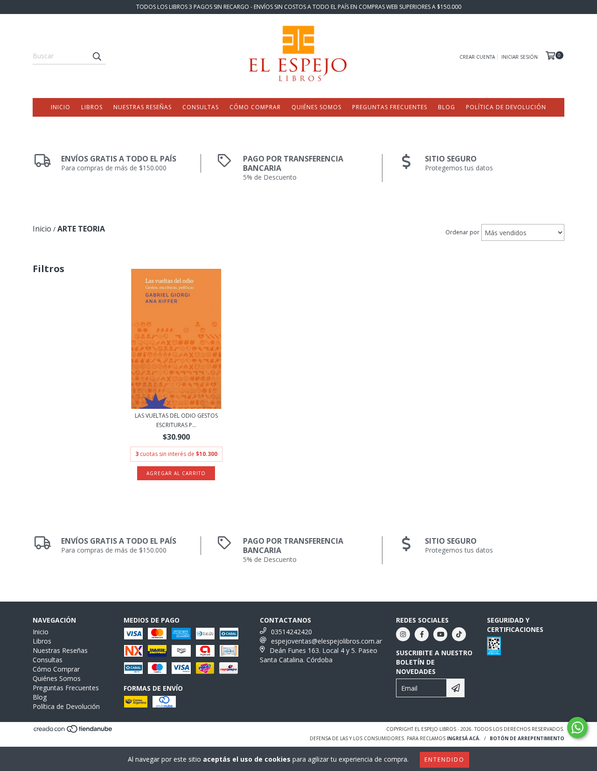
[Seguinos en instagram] (403, 634)
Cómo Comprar (255, 107)
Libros (92, 107)
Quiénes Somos (316, 107)
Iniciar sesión (519, 57)
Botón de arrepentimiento (527, 738)
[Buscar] (96, 56)
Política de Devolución (506, 107)
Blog (446, 107)
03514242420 (291, 631)
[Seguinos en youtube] (440, 634)
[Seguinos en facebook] (422, 634)
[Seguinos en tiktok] (459, 634)
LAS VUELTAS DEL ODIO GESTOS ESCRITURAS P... (176, 420)
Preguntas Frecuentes (389, 107)
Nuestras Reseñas (142, 107)
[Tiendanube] (73, 731)
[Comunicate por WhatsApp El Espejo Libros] (577, 727)
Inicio (60, 107)
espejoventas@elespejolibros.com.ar (326, 641)
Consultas (200, 107)
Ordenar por (462, 232)
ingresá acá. (463, 738)
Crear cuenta (477, 57)
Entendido (444, 760)
